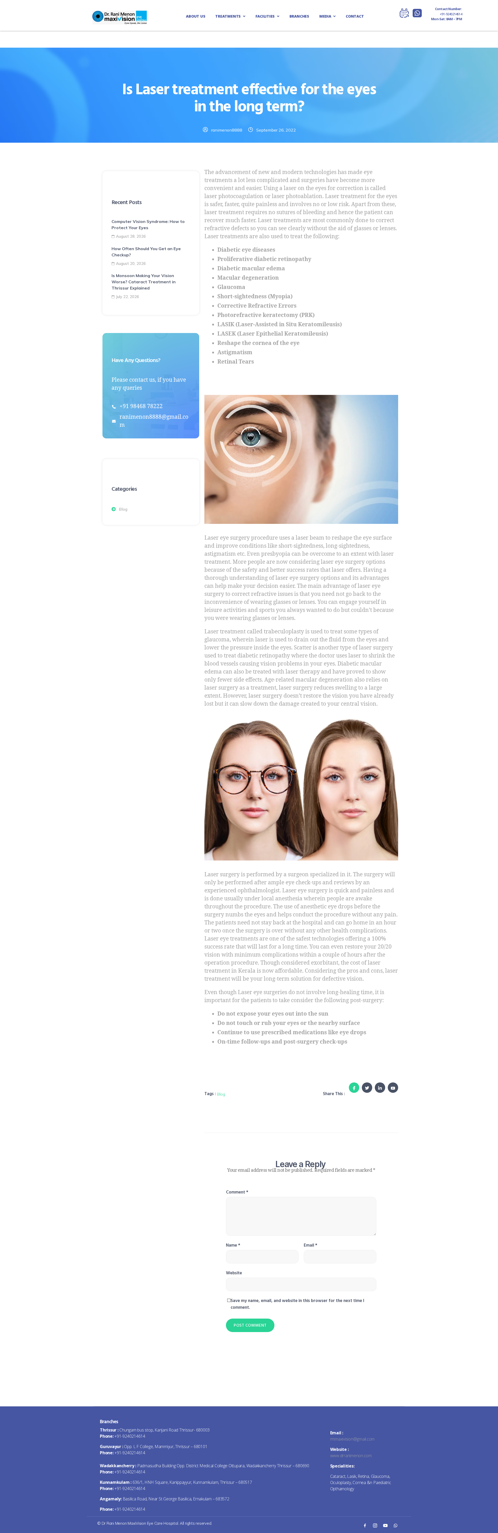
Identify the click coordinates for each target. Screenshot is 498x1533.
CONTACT (355, 16)
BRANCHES (299, 16)
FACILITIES (265, 16)
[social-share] (354, 1087)
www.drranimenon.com (351, 1455)
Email (310, 1245)
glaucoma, (217, 639)
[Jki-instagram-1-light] (375, 1525)
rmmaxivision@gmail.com (352, 1439)
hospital (312, 922)
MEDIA (325, 16)
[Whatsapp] (395, 1525)
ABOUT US (195, 16)
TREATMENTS (228, 16)
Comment (237, 1192)
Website (234, 1273)
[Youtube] (385, 1525)
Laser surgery (222, 874)
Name (233, 1245)
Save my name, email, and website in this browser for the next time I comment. (297, 1304)
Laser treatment (345, 196)
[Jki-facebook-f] (365, 1525)
